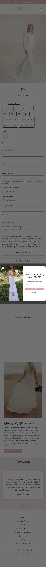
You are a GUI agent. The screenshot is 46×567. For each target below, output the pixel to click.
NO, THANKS (34, 292)
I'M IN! (34, 289)
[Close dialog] (44, 267)
